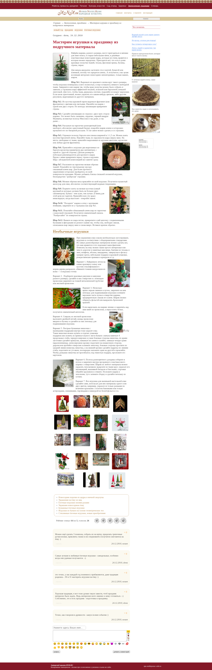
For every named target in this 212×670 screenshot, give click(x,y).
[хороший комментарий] (125, 532)
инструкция (147, 13)
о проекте (137, 13)
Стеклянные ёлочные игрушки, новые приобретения (82, 513)
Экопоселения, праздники (138, 6)
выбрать (56, 652)
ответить (59, 544)
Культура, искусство (97, 6)
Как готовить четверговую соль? (144, 44)
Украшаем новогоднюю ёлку (71, 505)
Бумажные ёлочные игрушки (71, 508)
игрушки (79, 30)
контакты (128, 13)
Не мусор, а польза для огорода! (144, 40)
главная (119, 13)
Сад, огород (112, 6)
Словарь (154, 6)
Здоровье (122, 6)
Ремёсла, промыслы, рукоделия (65, 6)
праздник (69, 30)
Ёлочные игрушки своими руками (74, 502)
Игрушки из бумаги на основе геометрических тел (81, 510)
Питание (83, 6)
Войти (81, 19)
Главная (56, 23)
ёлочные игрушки (92, 30)
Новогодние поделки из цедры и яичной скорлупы (81, 497)
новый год (58, 30)
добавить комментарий (121, 652)
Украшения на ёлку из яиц (70, 500)
